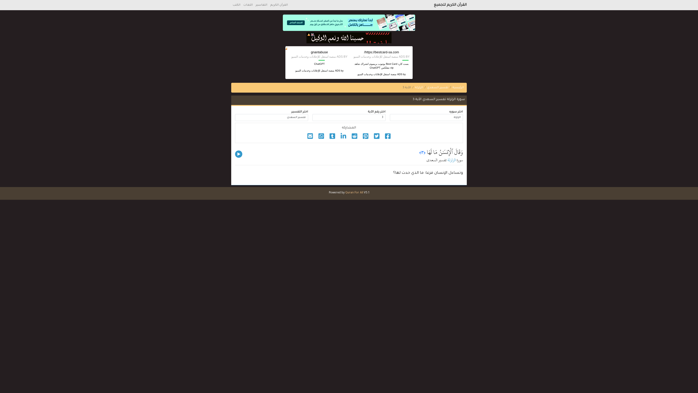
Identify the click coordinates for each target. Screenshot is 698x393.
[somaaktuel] (349, 37)
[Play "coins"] (238, 154)
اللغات (248, 5)
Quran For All (354, 192)
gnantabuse (319, 52)
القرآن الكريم (279, 5)
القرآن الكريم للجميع (450, 5)
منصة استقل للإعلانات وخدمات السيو (377, 74)
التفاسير (261, 5)
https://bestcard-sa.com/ (381, 52)
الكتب (236, 5)
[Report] (308, 34)
